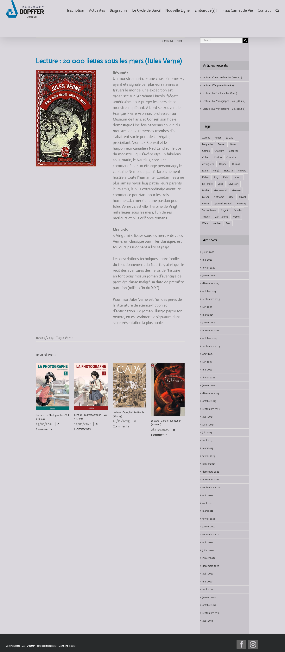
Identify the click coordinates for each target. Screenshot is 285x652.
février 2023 (208, 456)
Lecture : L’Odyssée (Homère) (218, 85)
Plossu (205, 203)
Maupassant (220, 190)
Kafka (205, 177)
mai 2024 (207, 369)
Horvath (228, 170)
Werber (217, 223)
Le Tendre (207, 183)
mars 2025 (207, 314)
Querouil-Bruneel (223, 203)
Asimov (206, 137)
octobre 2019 (209, 605)
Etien (205, 170)
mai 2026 (207, 259)
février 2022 (208, 518)
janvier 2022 (208, 526)
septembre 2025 (211, 299)
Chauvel (233, 150)
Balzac (229, 137)
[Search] (277, 9)
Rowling (241, 203)
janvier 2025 (208, 322)
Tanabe (238, 210)
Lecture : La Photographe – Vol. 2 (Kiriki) (223, 108)
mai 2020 (207, 581)
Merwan (236, 190)
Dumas (236, 164)
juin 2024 (207, 361)
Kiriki (226, 177)
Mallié (205, 190)
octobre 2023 (209, 401)
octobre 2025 (209, 291)
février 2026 (208, 267)
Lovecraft (233, 183)
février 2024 (208, 377)
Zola (228, 223)
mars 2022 (207, 510)
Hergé (216, 170)
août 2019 (207, 620)
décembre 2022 (210, 471)
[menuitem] (78, 9)
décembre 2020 (210, 566)
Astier (218, 137)
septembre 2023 (211, 409)
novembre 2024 (210, 330)
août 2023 (207, 416)
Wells (205, 223)
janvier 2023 (208, 463)
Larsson (237, 177)
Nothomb (219, 197)
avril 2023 (207, 440)
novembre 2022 (210, 479)
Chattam (219, 150)
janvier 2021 (208, 558)
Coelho (218, 157)
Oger (231, 197)
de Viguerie (208, 164)
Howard (242, 170)
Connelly (231, 157)
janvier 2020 (209, 597)
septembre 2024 (211, 346)
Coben (205, 157)
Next (179, 40)
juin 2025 (207, 306)
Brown (233, 144)
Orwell (242, 197)
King (215, 177)
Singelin (225, 210)
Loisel (221, 183)
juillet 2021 (208, 550)
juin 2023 (207, 432)
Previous (168, 40)
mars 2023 (207, 448)
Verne (69, 338)
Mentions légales (67, 645)
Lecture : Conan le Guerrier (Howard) (222, 77)
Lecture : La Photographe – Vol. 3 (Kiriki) (223, 101)
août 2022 (207, 495)
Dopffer (223, 164)
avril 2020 (207, 589)
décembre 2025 (210, 283)
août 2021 (207, 542)
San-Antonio (209, 210)
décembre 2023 (210, 393)
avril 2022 (207, 503)
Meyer (205, 197)
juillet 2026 (208, 252)
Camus (206, 150)
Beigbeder (207, 144)
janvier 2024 (208, 385)
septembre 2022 (211, 487)
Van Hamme (221, 216)
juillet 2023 (208, 424)
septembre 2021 (210, 534)
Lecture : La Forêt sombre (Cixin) (219, 93)
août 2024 (207, 354)
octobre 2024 (209, 338)
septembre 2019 (210, 613)
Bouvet (221, 144)
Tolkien (206, 216)
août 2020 (207, 573)
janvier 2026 (208, 275)
